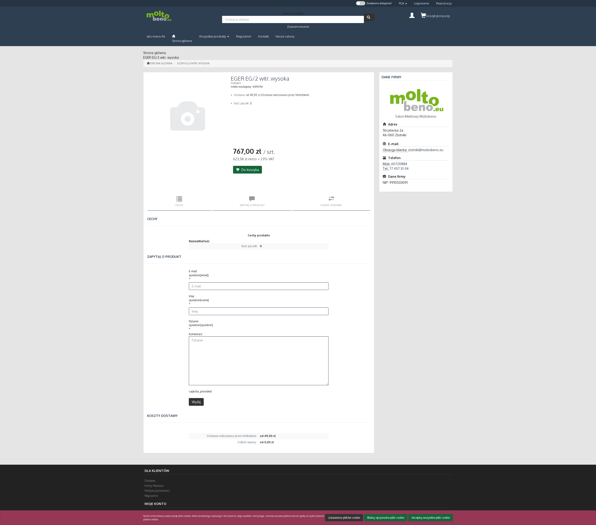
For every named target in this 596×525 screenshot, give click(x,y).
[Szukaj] (369, 17)
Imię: (199, 298)
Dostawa (150, 480)
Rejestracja (444, 3)
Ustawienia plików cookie (344, 517)
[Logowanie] (412, 14)
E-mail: (199, 273)
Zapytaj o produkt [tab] (252, 205)
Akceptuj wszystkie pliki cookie (430, 517)
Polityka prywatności (157, 490)
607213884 (399, 164)
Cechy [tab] (179, 205)
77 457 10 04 (399, 168)
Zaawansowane (298, 26)
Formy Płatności (154, 486)
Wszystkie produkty (213, 36)
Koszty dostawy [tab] (331, 205)
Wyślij (196, 402)
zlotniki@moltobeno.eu (425, 150)
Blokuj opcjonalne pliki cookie (385, 517)
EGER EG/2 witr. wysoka (193, 63)
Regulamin (151, 496)
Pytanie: (201, 323)
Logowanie (421, 3)
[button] (402, 3)
